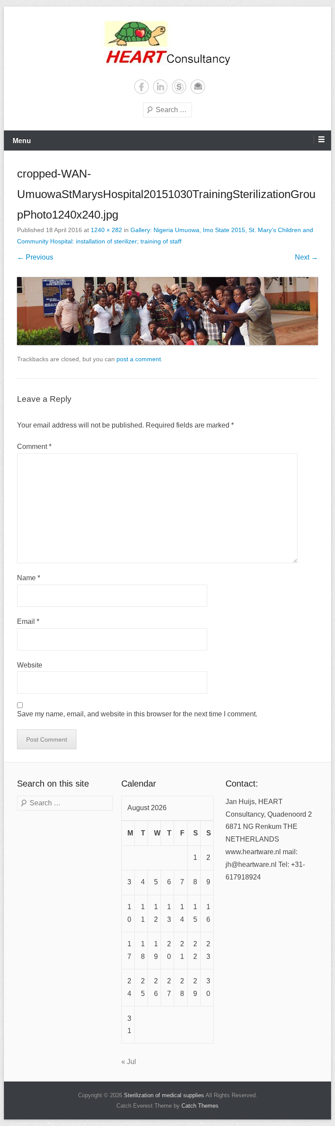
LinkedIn (160, 86)
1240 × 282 (106, 229)
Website (29, 665)
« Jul (128, 1061)
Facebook (141, 86)
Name (28, 578)
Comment (34, 446)
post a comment (138, 359)
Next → (306, 257)
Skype (179, 86)
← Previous (35, 257)
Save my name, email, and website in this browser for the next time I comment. (137, 714)
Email (198, 86)
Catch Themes (200, 1105)
